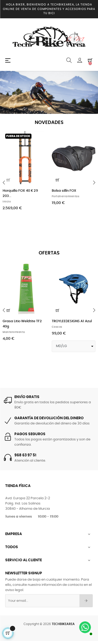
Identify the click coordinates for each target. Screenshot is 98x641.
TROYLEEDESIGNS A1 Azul (72, 321)
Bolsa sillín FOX (64, 190)
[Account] (79, 60)
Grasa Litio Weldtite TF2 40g (22, 324)
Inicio (7, 201)
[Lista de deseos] (39, 138)
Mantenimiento (14, 332)
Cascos (57, 327)
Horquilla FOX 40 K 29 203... (20, 193)
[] (57, 180)
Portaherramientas (65, 196)
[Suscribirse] (86, 600)
